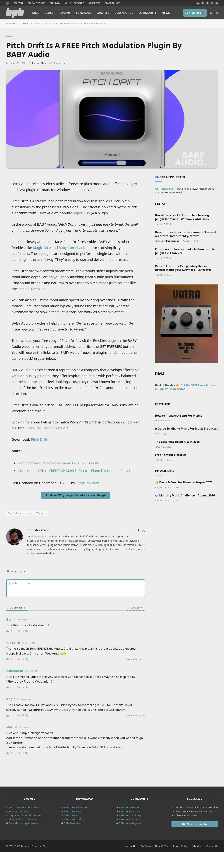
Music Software (74, 3)
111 (177, 500)
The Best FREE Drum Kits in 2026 (177, 442)
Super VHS (81, 213)
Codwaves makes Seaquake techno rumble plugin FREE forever (185, 251)
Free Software (15, 513)
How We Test (162, 846)
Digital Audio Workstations (25, 815)
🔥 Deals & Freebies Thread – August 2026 (183, 482)
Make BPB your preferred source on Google (78, 495)
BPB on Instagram (130, 823)
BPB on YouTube (129, 807)
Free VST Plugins (19, 811)
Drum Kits (94, 3)
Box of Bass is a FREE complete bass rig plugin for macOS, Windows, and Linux (182, 217)
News (166, 13)
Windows (41, 513)
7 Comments (58, 63)
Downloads (123, 13)
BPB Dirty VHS (72, 811)
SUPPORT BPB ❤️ (195, 12)
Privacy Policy (180, 846)
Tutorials (83, 13)
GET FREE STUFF (165, 188)
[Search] (211, 13)
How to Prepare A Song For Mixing (178, 416)
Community (147, 13)
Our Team (146, 846)
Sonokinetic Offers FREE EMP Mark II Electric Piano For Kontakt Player (74, 470)
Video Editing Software (22, 819)
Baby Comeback (72, 247)
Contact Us (212, 846)
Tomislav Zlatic (39, 63)
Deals (48, 13)
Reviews (64, 13)
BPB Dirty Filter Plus (41, 428)
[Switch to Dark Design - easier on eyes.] (217, 13)
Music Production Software (25, 807)
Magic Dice (42, 247)
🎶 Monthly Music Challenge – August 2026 (185, 495)
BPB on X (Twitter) (130, 815)
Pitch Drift (39, 439)
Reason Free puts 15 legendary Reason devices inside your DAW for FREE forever (183, 268)
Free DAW (55, 3)
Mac (29, 513)
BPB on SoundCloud (131, 819)
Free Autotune (36, 3)
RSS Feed (192, 815)
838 (177, 487)
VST (129, 183)
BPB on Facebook (129, 811)
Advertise (197, 846)
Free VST (18, 3)
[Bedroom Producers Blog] (14, 12)
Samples (103, 13)
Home (35, 13)
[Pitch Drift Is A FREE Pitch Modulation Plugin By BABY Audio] (112, 119)
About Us (131, 846)
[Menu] (7, 3)
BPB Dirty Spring (74, 819)
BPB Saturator (72, 823)
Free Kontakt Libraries (170, 455)
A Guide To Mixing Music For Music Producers (186, 428)
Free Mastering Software (23, 823)
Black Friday (112, 3)
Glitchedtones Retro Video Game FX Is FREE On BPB (60, 463)
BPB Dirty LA (71, 815)
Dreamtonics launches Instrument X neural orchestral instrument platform (185, 234)
